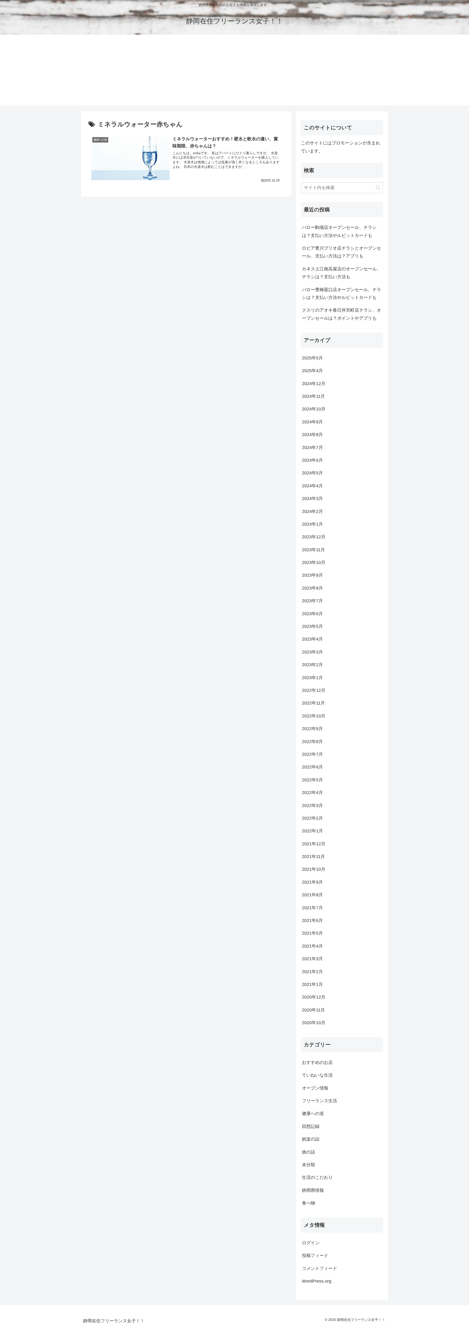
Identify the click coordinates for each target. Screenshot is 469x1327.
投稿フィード (315, 1255)
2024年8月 (312, 434)
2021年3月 (312, 958)
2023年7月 (312, 600)
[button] (378, 188)
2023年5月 (312, 626)
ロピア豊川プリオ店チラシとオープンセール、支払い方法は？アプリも (341, 252)
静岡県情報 (313, 1190)
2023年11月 (313, 549)
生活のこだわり (317, 1177)
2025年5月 (312, 357)
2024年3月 (312, 498)
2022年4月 (312, 792)
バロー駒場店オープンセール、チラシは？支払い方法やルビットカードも (339, 231)
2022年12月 (313, 690)
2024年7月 (312, 447)
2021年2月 (312, 971)
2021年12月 (313, 843)
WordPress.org (316, 1281)
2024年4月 (312, 485)
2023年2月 (312, 664)
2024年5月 (312, 472)
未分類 (308, 1164)
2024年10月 (313, 409)
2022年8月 (312, 741)
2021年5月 (312, 933)
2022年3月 (312, 805)
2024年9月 (312, 421)
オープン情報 (315, 1087)
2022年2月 (312, 818)
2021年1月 (312, 984)
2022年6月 (312, 767)
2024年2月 (312, 511)
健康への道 (313, 1113)
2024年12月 (313, 383)
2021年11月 (313, 856)
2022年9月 (312, 728)
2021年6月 (312, 920)
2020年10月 (313, 1022)
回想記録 (311, 1126)
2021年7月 (312, 907)
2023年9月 (312, 575)
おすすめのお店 (317, 1062)
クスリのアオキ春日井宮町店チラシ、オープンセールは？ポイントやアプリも (341, 314)
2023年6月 (312, 613)
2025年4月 (312, 370)
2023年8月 (312, 587)
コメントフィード (319, 1268)
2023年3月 (312, 651)
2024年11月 (313, 396)
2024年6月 (312, 460)
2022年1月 (312, 830)
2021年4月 (312, 945)
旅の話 (308, 1151)
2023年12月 (313, 536)
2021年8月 (312, 894)
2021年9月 (312, 881)
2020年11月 (313, 1009)
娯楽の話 (311, 1139)
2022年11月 (313, 703)
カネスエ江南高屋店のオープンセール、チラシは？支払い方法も (341, 272)
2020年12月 (313, 997)
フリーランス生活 (319, 1100)
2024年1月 (312, 524)
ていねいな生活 (317, 1075)
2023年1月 (312, 677)
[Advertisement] (234, 71)
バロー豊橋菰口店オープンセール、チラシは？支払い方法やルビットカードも (341, 293)
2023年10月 (313, 562)
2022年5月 (312, 779)
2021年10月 (313, 869)
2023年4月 (312, 639)
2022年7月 (312, 754)
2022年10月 (313, 715)
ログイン (311, 1242)
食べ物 (308, 1203)
